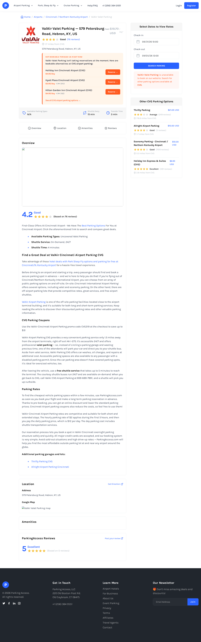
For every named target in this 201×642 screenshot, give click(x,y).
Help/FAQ (92, 5)
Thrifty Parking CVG (42, 461)
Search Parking (156, 66)
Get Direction (114, 484)
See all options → (63, 100)
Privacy (107, 608)
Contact (107, 627)
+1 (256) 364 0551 (111, 5)
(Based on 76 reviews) (65, 216)
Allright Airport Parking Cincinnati (50, 466)
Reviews (112, 128)
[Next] (118, 177)
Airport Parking (22, 5)
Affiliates (108, 617)
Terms (106, 613)
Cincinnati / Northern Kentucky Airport (67, 16)
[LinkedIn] (14, 603)
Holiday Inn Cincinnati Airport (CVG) (65, 70)
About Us (108, 598)
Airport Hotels (111, 588)
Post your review (112, 538)
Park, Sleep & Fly (46, 5)
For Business (110, 593)
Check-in (138, 35)
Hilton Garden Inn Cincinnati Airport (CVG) (68, 90)
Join (193, 601)
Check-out (139, 49)
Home (27, 16)
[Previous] (26, 177)
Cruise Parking (71, 5)
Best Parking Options (93, 225)
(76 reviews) (73, 39)
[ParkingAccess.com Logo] (5, 5)
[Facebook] (9, 603)
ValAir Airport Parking (33, 301)
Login (179, 5)
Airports (38, 16)
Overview (36, 128)
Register (191, 5)
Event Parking (111, 603)
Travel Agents (110, 622)
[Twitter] (3, 603)
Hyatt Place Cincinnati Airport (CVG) (65, 80)
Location (61, 128)
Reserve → (113, 72)
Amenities (87, 128)
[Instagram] (19, 603)
